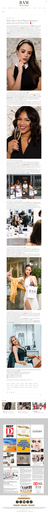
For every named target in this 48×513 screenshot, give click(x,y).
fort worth (22, 387)
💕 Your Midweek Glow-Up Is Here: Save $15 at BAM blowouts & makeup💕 (23, 412)
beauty (26, 387)
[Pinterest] (27, 501)
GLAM (26, 383)
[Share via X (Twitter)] (9, 392)
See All (45, 400)
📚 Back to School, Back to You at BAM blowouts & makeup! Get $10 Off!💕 (8, 412)
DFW (30, 385)
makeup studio (22, 385)
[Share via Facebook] (7, 392)
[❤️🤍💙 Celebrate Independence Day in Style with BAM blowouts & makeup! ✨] (39, 406)
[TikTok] (31, 501)
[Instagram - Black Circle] (20, 501)
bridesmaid (16, 385)
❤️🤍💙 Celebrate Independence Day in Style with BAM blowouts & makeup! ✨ (39, 412)
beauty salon (35, 383)
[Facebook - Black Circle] (17, 501)
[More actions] (40, 18)
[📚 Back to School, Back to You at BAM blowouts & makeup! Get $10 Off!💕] (9, 406)
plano (11, 387)
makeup (12, 385)
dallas (8, 387)
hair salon (26, 385)
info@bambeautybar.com (24, 509)
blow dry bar (35, 387)
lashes (34, 385)
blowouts (8, 385)
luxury (37, 385)
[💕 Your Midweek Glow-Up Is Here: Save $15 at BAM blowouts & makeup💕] (24, 406)
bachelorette (30, 387)
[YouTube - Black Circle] (24, 501)
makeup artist (30, 383)
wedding (17, 383)
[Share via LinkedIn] (11, 392)
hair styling (22, 383)
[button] (44, 11)
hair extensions (13, 383)
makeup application (16, 387)
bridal (8, 383)
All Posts (3, 11)
